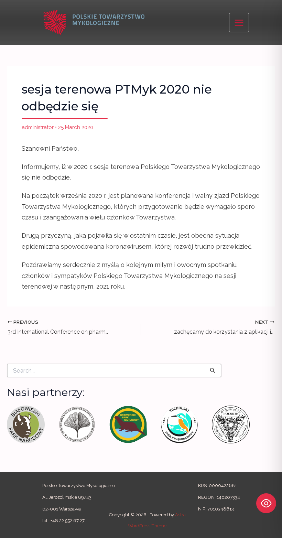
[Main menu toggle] (239, 23)
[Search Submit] (213, 370)
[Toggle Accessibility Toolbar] (266, 503)
